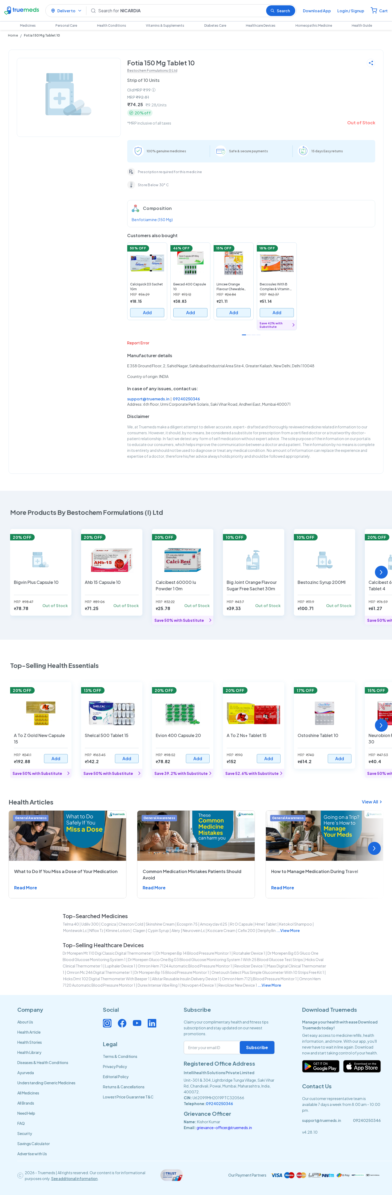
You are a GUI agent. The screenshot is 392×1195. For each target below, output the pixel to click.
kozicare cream (221, 930)
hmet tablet (266, 924)
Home (13, 35)
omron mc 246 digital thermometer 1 (99, 972)
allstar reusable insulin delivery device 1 (185, 978)
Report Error (138, 342)
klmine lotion (118, 930)
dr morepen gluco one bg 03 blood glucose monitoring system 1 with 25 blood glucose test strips (215, 959)
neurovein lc (194, 930)
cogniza (108, 924)
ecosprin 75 (187, 924)
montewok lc (75, 930)
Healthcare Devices (260, 25)
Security (24, 1133)
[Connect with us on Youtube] (137, 1023)
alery (175, 930)
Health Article (29, 1032)
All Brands (25, 1103)
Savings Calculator (33, 1143)
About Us (25, 1021)
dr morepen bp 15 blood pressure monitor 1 (171, 972)
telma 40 (71, 924)
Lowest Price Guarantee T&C (128, 1096)
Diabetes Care (215, 25)
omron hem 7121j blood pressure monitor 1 (259, 978)
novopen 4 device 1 (199, 985)
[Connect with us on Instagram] (107, 1023)
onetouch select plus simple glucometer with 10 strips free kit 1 (267, 972)
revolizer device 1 (249, 965)
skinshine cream (160, 924)
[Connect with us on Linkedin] (152, 1023)
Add (147, 312)
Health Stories (29, 1042)
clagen (138, 930)
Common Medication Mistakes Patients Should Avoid (192, 875)
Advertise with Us (32, 1153)
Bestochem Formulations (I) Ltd (152, 71)
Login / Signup (350, 10)
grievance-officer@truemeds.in (224, 1127)
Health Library (29, 1052)
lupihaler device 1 (120, 965)
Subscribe (257, 1047)
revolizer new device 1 (237, 985)
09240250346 (186, 398)
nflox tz (96, 930)
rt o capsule (241, 924)
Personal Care (66, 25)
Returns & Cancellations (124, 1086)
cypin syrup (158, 930)
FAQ (21, 1123)
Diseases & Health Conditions (42, 1062)
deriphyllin (267, 930)
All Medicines (28, 1092)
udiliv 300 (90, 924)
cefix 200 (246, 930)
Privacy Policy (115, 1066)
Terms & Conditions (120, 1056)
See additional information (74, 1178)
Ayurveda (25, 1072)
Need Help (26, 1113)
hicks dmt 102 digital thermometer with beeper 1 (106, 978)
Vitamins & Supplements (165, 25)
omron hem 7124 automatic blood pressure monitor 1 (185, 965)
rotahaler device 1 (249, 953)
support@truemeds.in (148, 398)
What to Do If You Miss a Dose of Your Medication (66, 871)
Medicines (28, 25)
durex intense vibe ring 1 (159, 985)
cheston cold (130, 924)
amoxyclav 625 (214, 924)
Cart (383, 10)
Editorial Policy (116, 1076)
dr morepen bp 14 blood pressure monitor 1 (193, 953)
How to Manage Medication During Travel (314, 871)
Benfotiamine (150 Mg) (152, 219)
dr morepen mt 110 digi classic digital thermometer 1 (108, 953)
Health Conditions (111, 25)
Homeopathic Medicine (313, 25)
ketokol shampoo (295, 924)
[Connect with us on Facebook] (122, 1023)
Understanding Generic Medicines (46, 1082)
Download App (317, 10)
